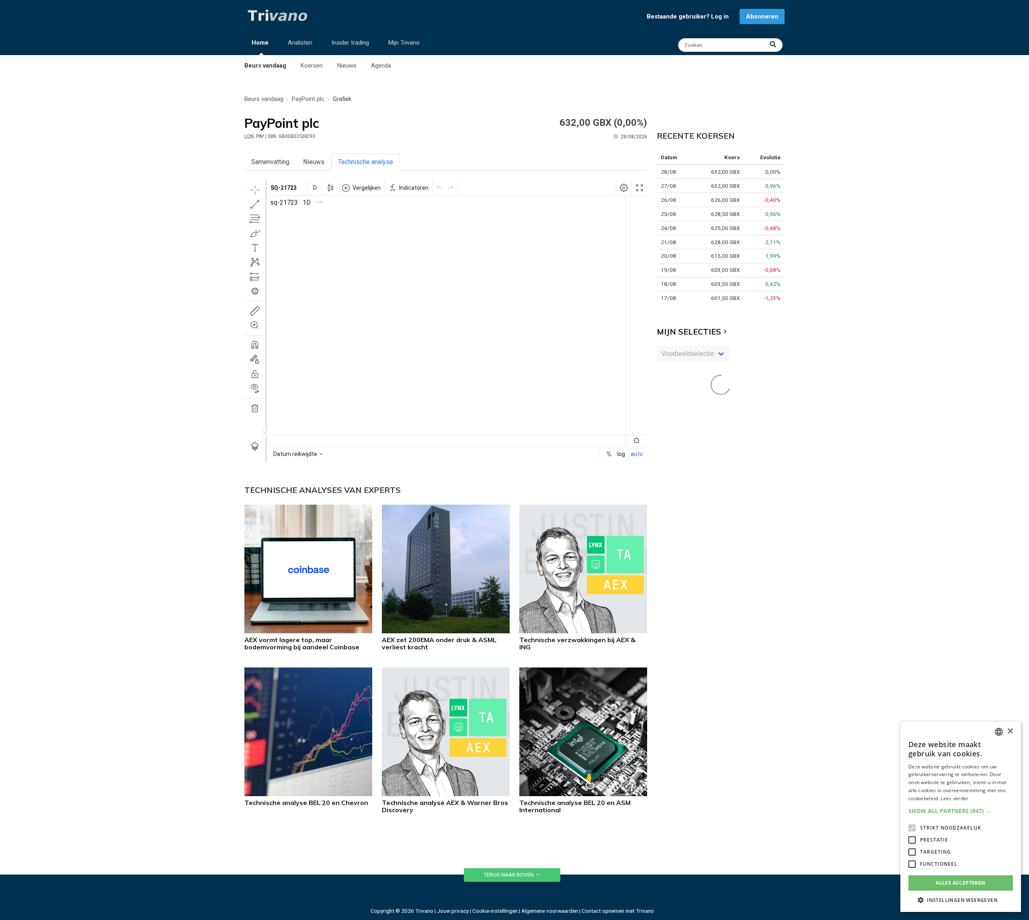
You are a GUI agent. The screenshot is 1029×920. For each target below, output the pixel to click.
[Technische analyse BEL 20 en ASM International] (583, 794)
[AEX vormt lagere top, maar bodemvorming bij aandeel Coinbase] (308, 631)
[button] (960, 811)
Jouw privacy (453, 911)
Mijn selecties (689, 332)
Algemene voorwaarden (549, 911)
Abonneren (762, 16)
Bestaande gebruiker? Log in (688, 16)
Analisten (300, 42)
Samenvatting (270, 162)
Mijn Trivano (404, 42)
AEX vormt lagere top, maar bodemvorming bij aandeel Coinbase (301, 643)
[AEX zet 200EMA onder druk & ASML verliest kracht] (446, 631)
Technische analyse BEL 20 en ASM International (575, 806)
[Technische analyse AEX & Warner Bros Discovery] (446, 794)
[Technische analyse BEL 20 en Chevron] (308, 794)
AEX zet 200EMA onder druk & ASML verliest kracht (439, 643)
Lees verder (954, 798)
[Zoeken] (731, 45)
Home (260, 42)
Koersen (312, 65)
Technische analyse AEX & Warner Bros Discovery (445, 806)
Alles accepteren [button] (960, 882)
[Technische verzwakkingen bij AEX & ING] (583, 631)
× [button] (1010, 731)
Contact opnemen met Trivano (618, 911)
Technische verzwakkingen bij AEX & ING (577, 643)
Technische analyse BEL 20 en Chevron (306, 803)
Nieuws (347, 65)
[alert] (960, 817)
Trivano (424, 911)
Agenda (381, 65)
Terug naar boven (509, 874)
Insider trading (350, 42)
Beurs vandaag (265, 65)
